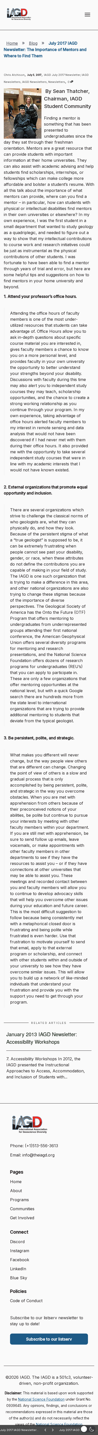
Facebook (19, 1259)
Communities (22, 1208)
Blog (33, 43)
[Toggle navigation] (87, 14)
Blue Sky (18, 1277)
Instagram (19, 1250)
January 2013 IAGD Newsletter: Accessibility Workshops (41, 1037)
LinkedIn (18, 1268)
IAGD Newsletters (34, 82)
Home (12, 43)
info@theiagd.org (38, 1154)
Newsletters (56, 82)
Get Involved (22, 1217)
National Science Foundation (41, 1399)
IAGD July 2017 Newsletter (62, 75)
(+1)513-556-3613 (41, 1145)
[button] (87, 1429)
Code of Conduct (26, 1300)
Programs (19, 1199)
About (16, 1190)
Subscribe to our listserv (49, 1339)
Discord (17, 1241)
